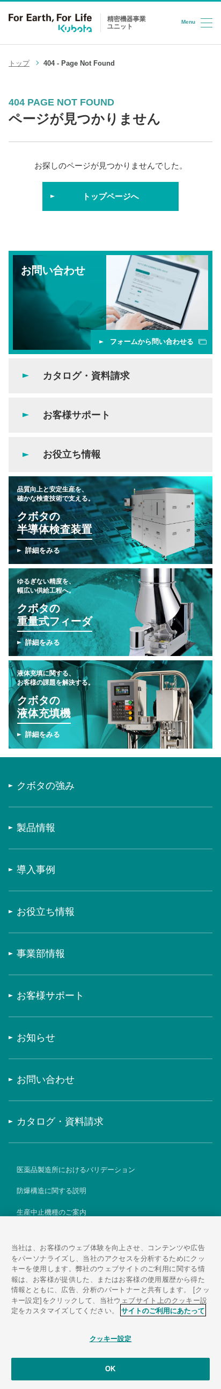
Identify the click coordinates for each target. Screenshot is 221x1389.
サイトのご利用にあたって (163, 1310)
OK (110, 1369)
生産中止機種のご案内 (51, 1212)
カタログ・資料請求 (60, 1121)
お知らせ (36, 1037)
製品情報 (36, 827)
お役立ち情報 (46, 911)
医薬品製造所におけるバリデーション (76, 1170)
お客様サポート (50, 995)
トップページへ (111, 196)
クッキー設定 (111, 1339)
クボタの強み (46, 785)
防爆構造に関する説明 (51, 1191)
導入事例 (36, 869)
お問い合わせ (46, 1079)
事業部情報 (41, 953)
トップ (19, 63)
